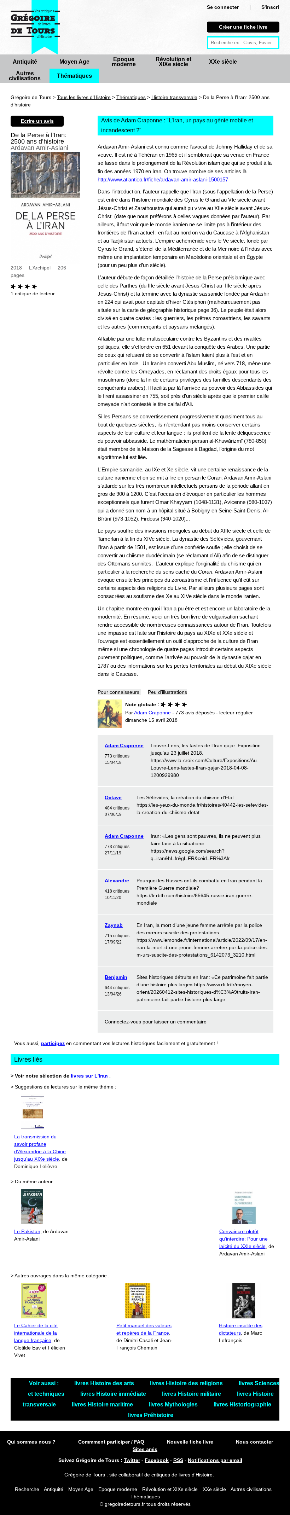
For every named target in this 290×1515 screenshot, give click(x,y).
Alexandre (117, 880)
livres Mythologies (174, 1404)
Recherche (27, 1489)
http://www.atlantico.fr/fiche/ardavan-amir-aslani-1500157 (163, 179)
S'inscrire (272, 7)
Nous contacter (254, 1442)
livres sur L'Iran (90, 1076)
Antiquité (25, 62)
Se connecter (223, 7)
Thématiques (74, 76)
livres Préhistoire (150, 1415)
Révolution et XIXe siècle (173, 61)
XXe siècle (223, 62)
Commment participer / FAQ (111, 1442)
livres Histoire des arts (104, 1383)
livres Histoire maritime (103, 1404)
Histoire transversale (174, 97)
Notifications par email (215, 1460)
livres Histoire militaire (192, 1394)
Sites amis (145, 1449)
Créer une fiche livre (243, 27)
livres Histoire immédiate (113, 1394)
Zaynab (114, 925)
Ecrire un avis (37, 121)
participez (53, 1043)
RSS (178, 1460)
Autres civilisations (25, 75)
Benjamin (116, 977)
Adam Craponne (124, 745)
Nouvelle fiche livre (190, 1442)
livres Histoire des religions (187, 1383)
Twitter (132, 1460)
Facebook (157, 1460)
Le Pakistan (27, 1231)
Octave (113, 797)
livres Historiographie (242, 1404)
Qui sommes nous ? (31, 1442)
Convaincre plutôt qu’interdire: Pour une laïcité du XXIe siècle (243, 1239)
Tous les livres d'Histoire (84, 97)
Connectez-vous (123, 1021)
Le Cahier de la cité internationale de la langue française (36, 1333)
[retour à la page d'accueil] (35, 27)
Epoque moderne (124, 61)
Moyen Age (74, 62)
